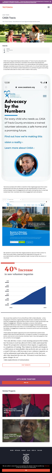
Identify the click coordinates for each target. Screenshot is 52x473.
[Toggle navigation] (48, 7)
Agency (23, 450)
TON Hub (39, 450)
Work (12, 450)
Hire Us (26, 382)
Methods (17, 450)
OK (26, 470)
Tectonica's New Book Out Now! (11, 1)
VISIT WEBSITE (26, 365)
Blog (28, 450)
